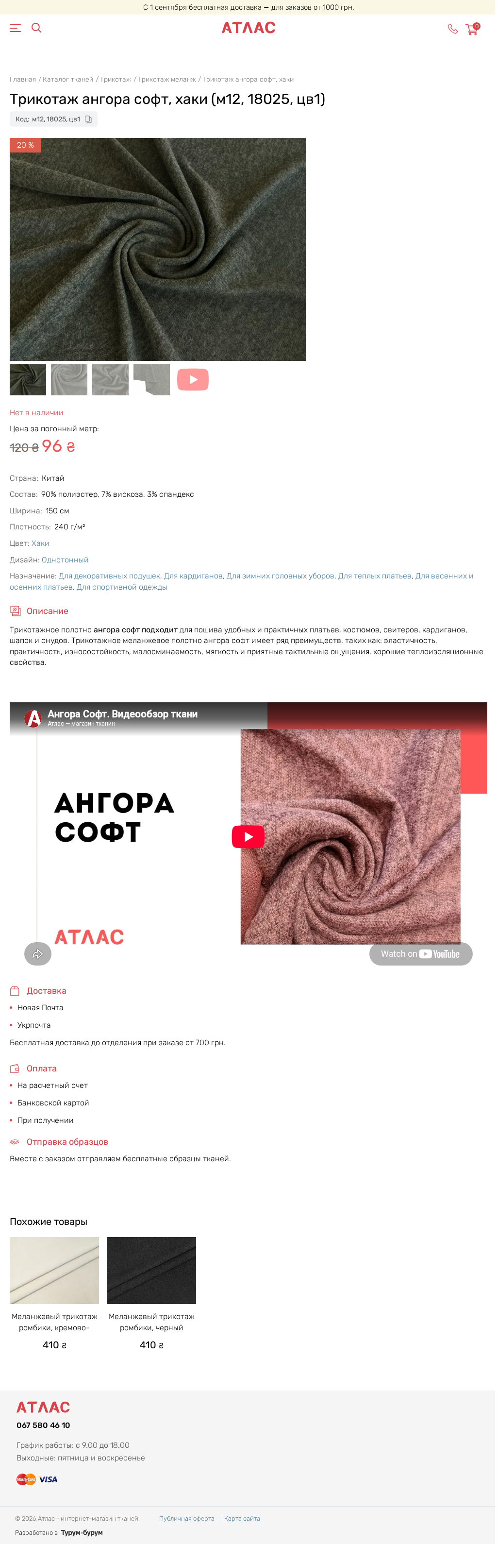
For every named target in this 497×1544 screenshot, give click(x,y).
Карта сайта (242, 1518)
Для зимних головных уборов (280, 575)
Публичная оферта (187, 1518)
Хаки (41, 543)
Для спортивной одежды (122, 587)
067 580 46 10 (43, 1425)
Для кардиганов (193, 575)
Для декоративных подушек (109, 575)
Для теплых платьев (375, 575)
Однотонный (65, 559)
